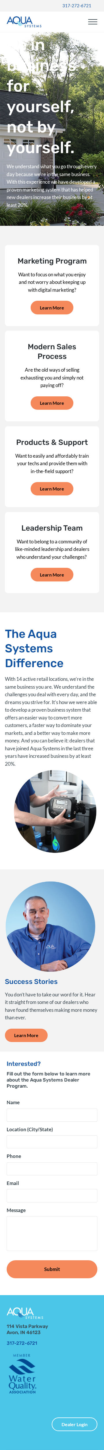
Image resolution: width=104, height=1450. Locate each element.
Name (13, 1102)
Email (13, 1183)
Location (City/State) (30, 1129)
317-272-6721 (76, 5)
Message (16, 1210)
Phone (14, 1156)
